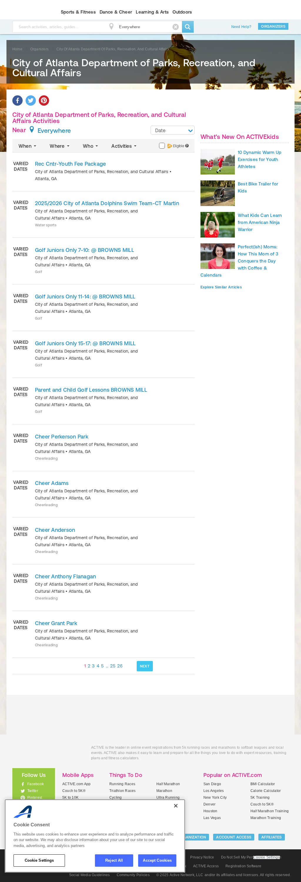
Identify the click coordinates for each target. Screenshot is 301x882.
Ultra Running (168, 797)
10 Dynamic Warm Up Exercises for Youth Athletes (259, 159)
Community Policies (133, 875)
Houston (210, 811)
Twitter (32, 791)
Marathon (164, 791)
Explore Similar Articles (221, 287)
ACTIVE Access (206, 866)
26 (120, 665)
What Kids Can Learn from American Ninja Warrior (260, 222)
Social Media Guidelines (89, 875)
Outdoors (182, 11)
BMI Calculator (262, 784)
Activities (122, 146)
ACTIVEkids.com (28, 12)
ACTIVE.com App (76, 784)
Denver (209, 804)
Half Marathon (168, 784)
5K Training (260, 797)
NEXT (145, 666)
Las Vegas (212, 818)
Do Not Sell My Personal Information (251, 857)
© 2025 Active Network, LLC (179, 875)
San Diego (212, 784)
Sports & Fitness (78, 11)
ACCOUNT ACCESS (233, 837)
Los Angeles (213, 791)
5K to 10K (70, 797)
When (26, 146)
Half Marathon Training (269, 811)
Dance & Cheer (116, 11)
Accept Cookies (157, 860)
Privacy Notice (202, 857)
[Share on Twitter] (31, 100)
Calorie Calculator (265, 791)
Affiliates (271, 837)
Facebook (35, 784)
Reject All (114, 860)
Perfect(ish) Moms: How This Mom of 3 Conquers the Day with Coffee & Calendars (239, 261)
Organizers (273, 26)
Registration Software (243, 866)
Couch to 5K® (74, 791)
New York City (215, 797)
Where (58, 146)
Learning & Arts (152, 11)
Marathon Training (265, 818)
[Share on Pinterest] (44, 100)
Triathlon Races (122, 791)
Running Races (122, 784)
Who (88, 146)
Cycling (115, 797)
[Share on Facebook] (17, 100)
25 (113, 665)
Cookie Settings (39, 860)
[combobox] (172, 130)
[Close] (175, 805)
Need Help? (241, 27)
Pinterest (34, 797)
